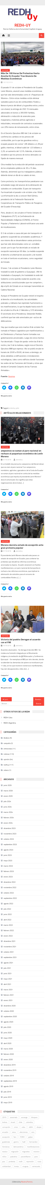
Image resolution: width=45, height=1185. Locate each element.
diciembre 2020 (10, 1005)
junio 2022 (8, 914)
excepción (6, 1137)
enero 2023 (8, 876)
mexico (5, 1151)
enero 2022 (8, 935)
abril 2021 (7, 984)
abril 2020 (7, 1043)
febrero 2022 (9, 930)
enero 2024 (8, 823)
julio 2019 (7, 1091)
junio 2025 (8, 785)
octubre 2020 (9, 1011)
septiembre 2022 (10, 898)
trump (16, 1166)
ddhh (31, 1127)
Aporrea (11, 376)
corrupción (6, 1127)
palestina (13, 1156)
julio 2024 (7, 801)
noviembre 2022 (10, 887)
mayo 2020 (8, 1038)
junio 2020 (8, 1032)
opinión (6, 759)
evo (33, 1132)
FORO (22, 1137)
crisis (16, 1127)
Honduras (6, 1146)
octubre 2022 (9, 892)
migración (14, 1151)
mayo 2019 (8, 1102)
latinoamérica (18, 1146)
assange (24, 1117)
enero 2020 (8, 1059)
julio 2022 (7, 909)
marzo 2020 (8, 1048)
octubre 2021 (9, 952)
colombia (29, 1122)
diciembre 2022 (10, 882)
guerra (16, 1141)
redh (20, 1161)
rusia (39, 1161)
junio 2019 (8, 1097)
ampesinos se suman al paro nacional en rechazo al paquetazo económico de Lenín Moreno (22, 453)
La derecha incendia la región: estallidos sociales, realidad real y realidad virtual (8, 699)
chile (20, 1122)
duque (39, 1127)
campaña (7, 743)
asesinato (13, 1117)
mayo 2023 (8, 860)
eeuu (14, 1132)
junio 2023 (8, 855)
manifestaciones (33, 1146)
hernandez (33, 1141)
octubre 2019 (9, 1075)
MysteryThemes (26, 1181)
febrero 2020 (9, 1054)
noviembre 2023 (10, 833)
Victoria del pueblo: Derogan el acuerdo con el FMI (20, 641)
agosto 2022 (8, 903)
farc (15, 1137)
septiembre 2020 (10, 1016)
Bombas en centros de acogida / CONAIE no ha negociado (39, 699)
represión (30, 1161)
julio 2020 (7, 1027)
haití (23, 1141)
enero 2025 (8, 796)
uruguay (25, 1166)
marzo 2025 (8, 790)
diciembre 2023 (10, 828)
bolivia (4, 1122)
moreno (37, 1151)
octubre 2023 (9, 839)
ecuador (5, 1132)
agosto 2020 (8, 1021)
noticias (5, 70)
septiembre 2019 (10, 1081)
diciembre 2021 (10, 941)
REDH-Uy (22, 25)
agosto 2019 (8, 1086)
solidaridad (6, 1166)
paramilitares (26, 1156)
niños (4, 1156)
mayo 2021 (8, 978)
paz (3, 1161)
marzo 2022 (8, 925)
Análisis (6, 738)
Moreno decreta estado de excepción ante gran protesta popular (22, 546)
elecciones (24, 1132)
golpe (30, 1137)
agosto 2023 (8, 849)
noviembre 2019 (10, 1070)
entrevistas (8, 748)
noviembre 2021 (10, 946)
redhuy (6, 764)
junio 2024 (8, 806)
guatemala (6, 1141)
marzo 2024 (8, 812)
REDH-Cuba (8, 717)
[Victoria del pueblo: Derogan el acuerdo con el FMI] (22, 619)
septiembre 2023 (10, 844)
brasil (13, 1122)
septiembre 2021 (10, 957)
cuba (23, 1127)
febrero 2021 (9, 995)
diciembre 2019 (10, 1064)
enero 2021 (8, 1000)
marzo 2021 (8, 989)
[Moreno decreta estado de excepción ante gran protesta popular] (22, 524)
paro (36, 1156)
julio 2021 (7, 968)
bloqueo (34, 1117)
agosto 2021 (8, 962)
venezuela (36, 1166)
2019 (4, 1117)
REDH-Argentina (10, 723)
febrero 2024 (9, 817)
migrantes (26, 1151)
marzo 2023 (8, 866)
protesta (12, 408)
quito (17, 408)
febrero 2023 (9, 871)
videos (6, 770)
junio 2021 (8, 973)
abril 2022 (7, 919)
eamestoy (19, 459)
